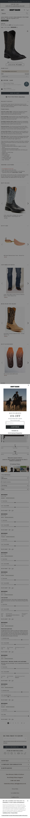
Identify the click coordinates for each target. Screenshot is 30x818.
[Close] (27, 800)
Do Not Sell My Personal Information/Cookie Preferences (14, 815)
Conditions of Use (6, 812)
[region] (15, 808)
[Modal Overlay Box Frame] (15, 409)
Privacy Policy (14, 812)
